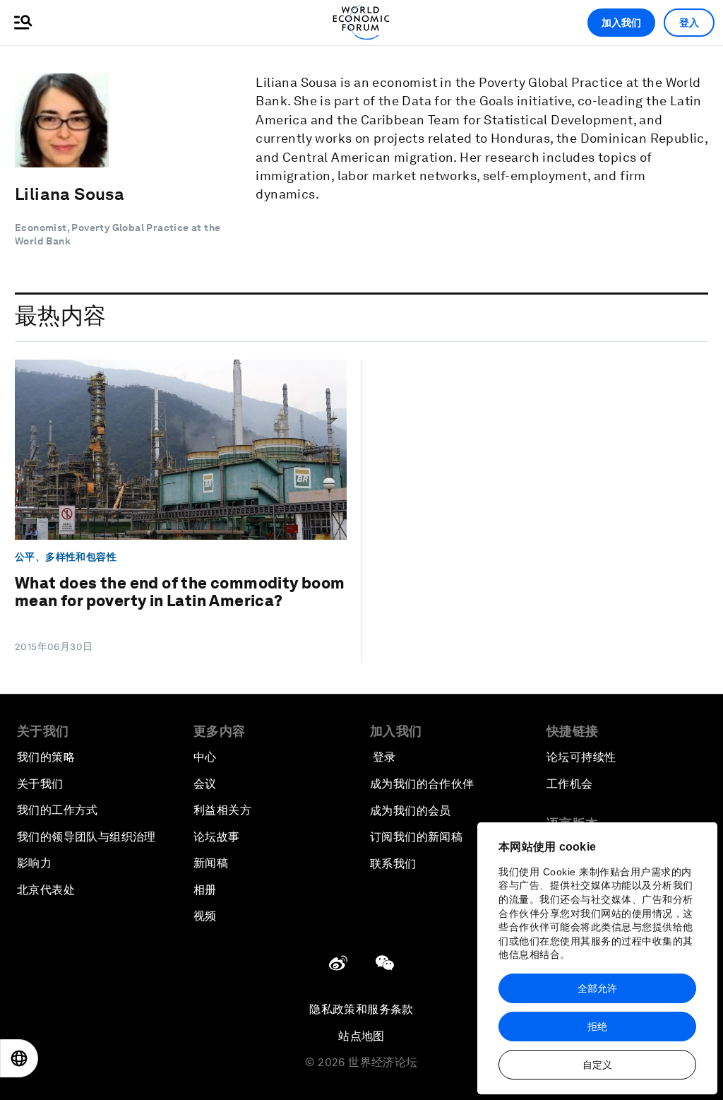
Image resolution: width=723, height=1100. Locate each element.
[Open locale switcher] (19, 1058)
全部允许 (597, 988)
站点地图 (361, 1036)
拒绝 (597, 1026)
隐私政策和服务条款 (361, 1009)
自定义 (597, 1064)
